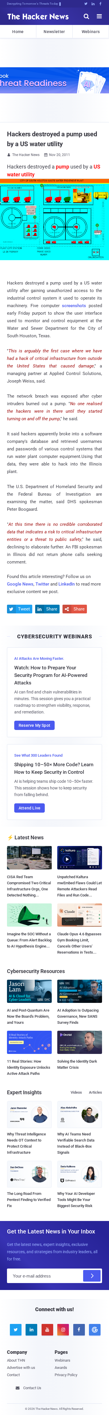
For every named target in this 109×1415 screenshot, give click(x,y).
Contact (13, 1375)
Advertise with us (21, 1367)
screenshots (74, 305)
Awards (61, 1367)
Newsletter (54, 31)
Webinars (91, 31)
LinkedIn (66, 584)
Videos (76, 1092)
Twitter (42, 584)
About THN (16, 1360)
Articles (95, 1092)
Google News (20, 584)
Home (18, 31)
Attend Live (29, 808)
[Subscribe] (92, 1276)
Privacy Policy (66, 1375)
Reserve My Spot (34, 725)
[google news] (94, 1330)
